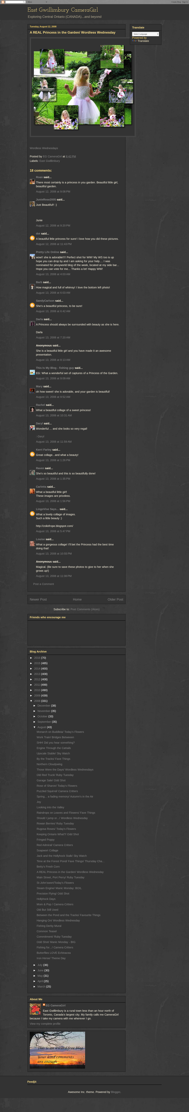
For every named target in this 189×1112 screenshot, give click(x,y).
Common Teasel (47, 931)
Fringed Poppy (46, 839)
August (42, 727)
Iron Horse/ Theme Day (51, 958)
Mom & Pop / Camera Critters (55, 904)
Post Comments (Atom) (85, 609)
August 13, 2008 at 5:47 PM (53, 531)
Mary (39, 386)
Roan (39, 177)
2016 (37, 657)
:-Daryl (40, 436)
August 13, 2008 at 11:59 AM (54, 441)
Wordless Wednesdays (44, 148)
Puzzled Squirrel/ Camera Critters (57, 791)
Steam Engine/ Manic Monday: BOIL (59, 888)
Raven (40, 468)
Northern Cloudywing (49, 764)
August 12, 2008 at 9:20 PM (53, 225)
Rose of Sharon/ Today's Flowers (57, 785)
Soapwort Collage (47, 850)
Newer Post (38, 599)
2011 (37, 684)
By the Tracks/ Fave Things (53, 758)
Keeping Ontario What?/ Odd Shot (58, 834)
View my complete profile (45, 1023)
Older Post (115, 599)
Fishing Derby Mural (49, 925)
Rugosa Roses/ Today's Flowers (56, 828)
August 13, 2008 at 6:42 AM (53, 311)
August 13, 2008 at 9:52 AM (53, 396)
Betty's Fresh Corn (48, 866)
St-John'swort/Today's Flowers (55, 882)
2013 (37, 673)
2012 (37, 679)
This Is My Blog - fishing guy (55, 367)
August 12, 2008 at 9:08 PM (53, 191)
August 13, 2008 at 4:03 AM (53, 274)
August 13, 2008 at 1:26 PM (53, 460)
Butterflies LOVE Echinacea (54, 952)
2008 (37, 700)
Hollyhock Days (46, 898)
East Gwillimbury (49, 160)
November (44, 710)
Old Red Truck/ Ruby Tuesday (55, 774)
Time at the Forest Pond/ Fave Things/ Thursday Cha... (71, 861)
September (44, 721)
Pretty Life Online (47, 252)
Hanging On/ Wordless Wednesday (58, 920)
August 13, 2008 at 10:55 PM (54, 553)
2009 (37, 695)
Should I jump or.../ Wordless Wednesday (62, 818)
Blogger (115, 1091)
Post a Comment (43, 584)
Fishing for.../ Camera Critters (55, 947)
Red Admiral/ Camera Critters (55, 845)
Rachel (40, 404)
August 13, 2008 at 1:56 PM (53, 501)
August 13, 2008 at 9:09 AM (53, 378)
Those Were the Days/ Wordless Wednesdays (65, 769)
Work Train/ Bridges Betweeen (55, 737)
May (40, 975)
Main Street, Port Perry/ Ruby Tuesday (60, 877)
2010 (37, 690)
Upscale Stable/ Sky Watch (53, 753)
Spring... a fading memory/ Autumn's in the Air (65, 796)
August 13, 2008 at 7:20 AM (53, 337)
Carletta (41, 486)
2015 (37, 663)
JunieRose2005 (46, 199)
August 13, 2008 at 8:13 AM (53, 359)
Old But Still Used (47, 909)
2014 (37, 668)
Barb (39, 282)
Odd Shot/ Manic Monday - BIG (56, 942)
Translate (143, 40)
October (42, 716)
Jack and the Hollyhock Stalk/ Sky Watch (62, 855)
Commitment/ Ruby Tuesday (54, 936)
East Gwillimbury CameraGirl (63, 10)
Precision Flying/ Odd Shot (53, 893)
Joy (39, 801)
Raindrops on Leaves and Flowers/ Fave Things (66, 812)
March (41, 986)
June (40, 970)
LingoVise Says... (47, 509)
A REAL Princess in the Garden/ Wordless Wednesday (70, 871)
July (40, 964)
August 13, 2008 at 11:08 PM (54, 575)
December (44, 705)
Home (77, 599)
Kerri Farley (43, 449)
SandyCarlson (45, 300)
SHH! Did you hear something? (56, 742)
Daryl (39, 423)
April (40, 981)
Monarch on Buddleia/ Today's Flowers (60, 731)
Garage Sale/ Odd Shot (51, 780)
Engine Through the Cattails (54, 748)
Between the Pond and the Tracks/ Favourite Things (68, 915)
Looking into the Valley (50, 807)
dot (38, 233)
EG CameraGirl (56, 1005)
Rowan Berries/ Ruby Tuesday (55, 823)
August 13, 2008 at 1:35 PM (53, 478)
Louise (40, 539)
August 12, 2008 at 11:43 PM (54, 244)
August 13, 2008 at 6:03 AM (53, 292)
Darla (39, 319)
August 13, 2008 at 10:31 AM (54, 415)
